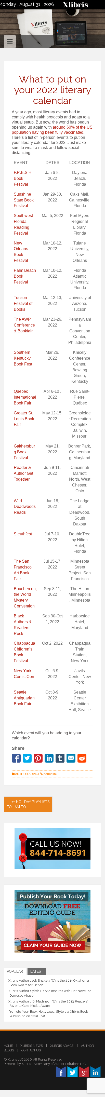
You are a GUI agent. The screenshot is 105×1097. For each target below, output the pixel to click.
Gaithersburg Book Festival (24, 452)
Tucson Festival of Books (23, 303)
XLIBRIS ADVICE (62, 1046)
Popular (15, 971)
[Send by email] (71, 758)
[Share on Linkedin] (49, 758)
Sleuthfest (23, 534)
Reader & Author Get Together (23, 473)
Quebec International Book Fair (25, 397)
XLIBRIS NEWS (31, 1046)
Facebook (61, 1071)
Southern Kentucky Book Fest (23, 358)
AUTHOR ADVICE (27, 774)
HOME (8, 1046)
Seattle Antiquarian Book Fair (24, 698)
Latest (36, 971)
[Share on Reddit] (81, 758)
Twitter (72, 1071)
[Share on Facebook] (16, 758)
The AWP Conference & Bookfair (24, 325)
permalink (50, 774)
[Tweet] (27, 758)
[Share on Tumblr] (60, 758)
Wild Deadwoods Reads (25, 507)
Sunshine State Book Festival (24, 200)
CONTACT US (31, 1050)
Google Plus (84, 1071)
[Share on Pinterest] (38, 758)
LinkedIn (95, 1071)
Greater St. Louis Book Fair (24, 419)
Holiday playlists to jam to (28, 804)
